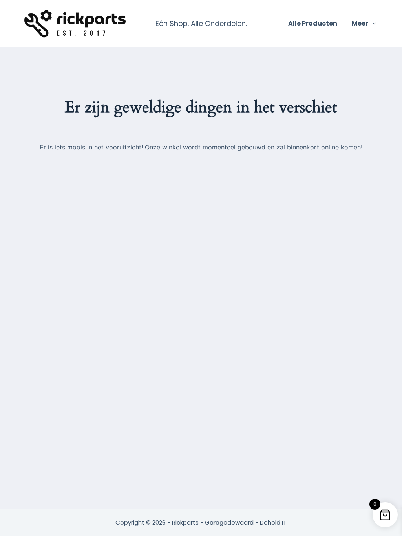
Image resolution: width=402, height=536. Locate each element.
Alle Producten (312, 23)
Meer (360, 23)
